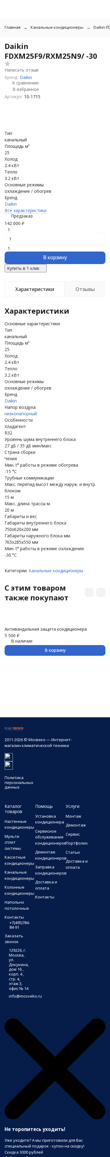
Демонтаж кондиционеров (51, 855)
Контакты (44, 897)
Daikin (26, 77)
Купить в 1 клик (23, 268)
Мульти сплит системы (13, 842)
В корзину (55, 257)
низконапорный (21, 413)
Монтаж (73, 816)
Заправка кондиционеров (51, 870)
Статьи (73, 852)
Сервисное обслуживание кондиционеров (51, 837)
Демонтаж (76, 825)
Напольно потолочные (17, 905)
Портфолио (77, 843)
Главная (12, 27)
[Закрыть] (55, 1118)
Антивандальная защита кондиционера (46, 629)
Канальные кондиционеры (57, 27)
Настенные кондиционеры (19, 824)
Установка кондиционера (49, 819)
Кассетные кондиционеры (19, 860)
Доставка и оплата (46, 885)
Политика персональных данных (19, 782)
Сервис (73, 834)
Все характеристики (25, 210)
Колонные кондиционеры (19, 890)
